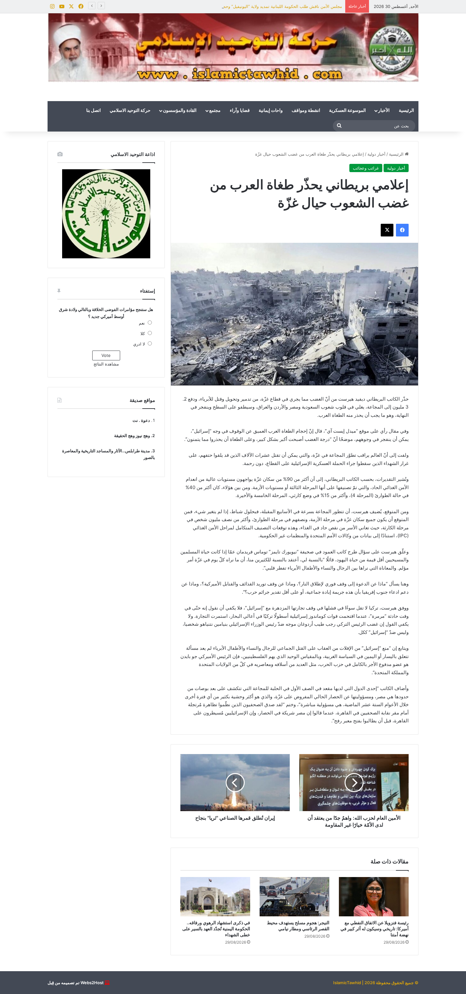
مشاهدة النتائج (106, 363)
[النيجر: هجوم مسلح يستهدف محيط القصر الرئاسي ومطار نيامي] (294, 896)
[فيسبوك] (402, 230)
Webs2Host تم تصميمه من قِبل (76, 982)
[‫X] (387, 230)
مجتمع (215, 110)
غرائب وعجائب (366, 168)
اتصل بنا (93, 110)
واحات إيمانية (271, 110)
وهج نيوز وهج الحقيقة (132, 435)
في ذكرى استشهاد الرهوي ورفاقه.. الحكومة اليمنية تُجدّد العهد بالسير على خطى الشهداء (216, 928)
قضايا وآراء (240, 110)
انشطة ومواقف (306, 110)
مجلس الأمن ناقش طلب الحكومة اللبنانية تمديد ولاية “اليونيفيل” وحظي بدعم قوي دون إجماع (261, 6)
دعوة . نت (141, 420)
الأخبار (384, 110)
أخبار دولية (376, 154)
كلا (142, 333)
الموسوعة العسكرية (347, 110)
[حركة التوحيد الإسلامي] (233, 47)
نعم (142, 323)
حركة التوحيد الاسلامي (130, 110)
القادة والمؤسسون (180, 110)
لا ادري (139, 343)
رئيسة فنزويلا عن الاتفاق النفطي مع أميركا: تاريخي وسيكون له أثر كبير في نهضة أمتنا (374, 928)
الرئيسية (406, 110)
